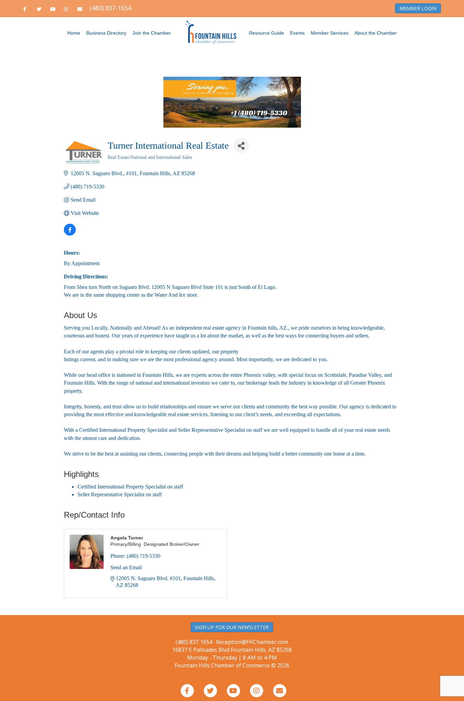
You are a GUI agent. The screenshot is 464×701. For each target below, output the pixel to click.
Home (73, 33)
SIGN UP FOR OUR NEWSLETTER (232, 627)
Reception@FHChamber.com (252, 642)
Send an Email (126, 567)
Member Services (330, 33)
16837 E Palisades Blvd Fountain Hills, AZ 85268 (232, 653)
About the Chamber (376, 33)
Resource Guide (266, 33)
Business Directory (106, 33)
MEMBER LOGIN (417, 8)
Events (297, 33)
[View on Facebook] (70, 234)
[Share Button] (241, 145)
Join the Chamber (151, 33)
